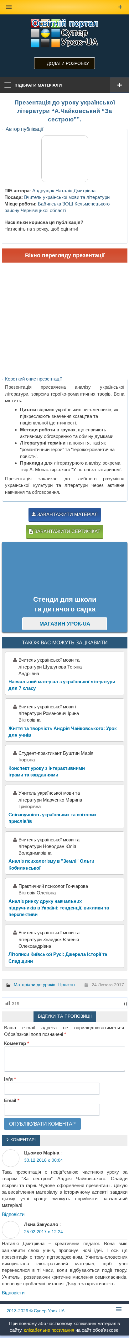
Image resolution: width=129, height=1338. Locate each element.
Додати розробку (68, 63)
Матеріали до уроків (34, 984)
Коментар (16, 1043)
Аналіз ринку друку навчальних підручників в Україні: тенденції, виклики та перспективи (58, 907)
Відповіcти (13, 1214)
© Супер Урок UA (35, 1310)
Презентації (70, 984)
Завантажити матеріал (67, 514)
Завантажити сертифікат (66, 531)
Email (11, 1100)
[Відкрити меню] (119, 85)
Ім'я (10, 1079)
